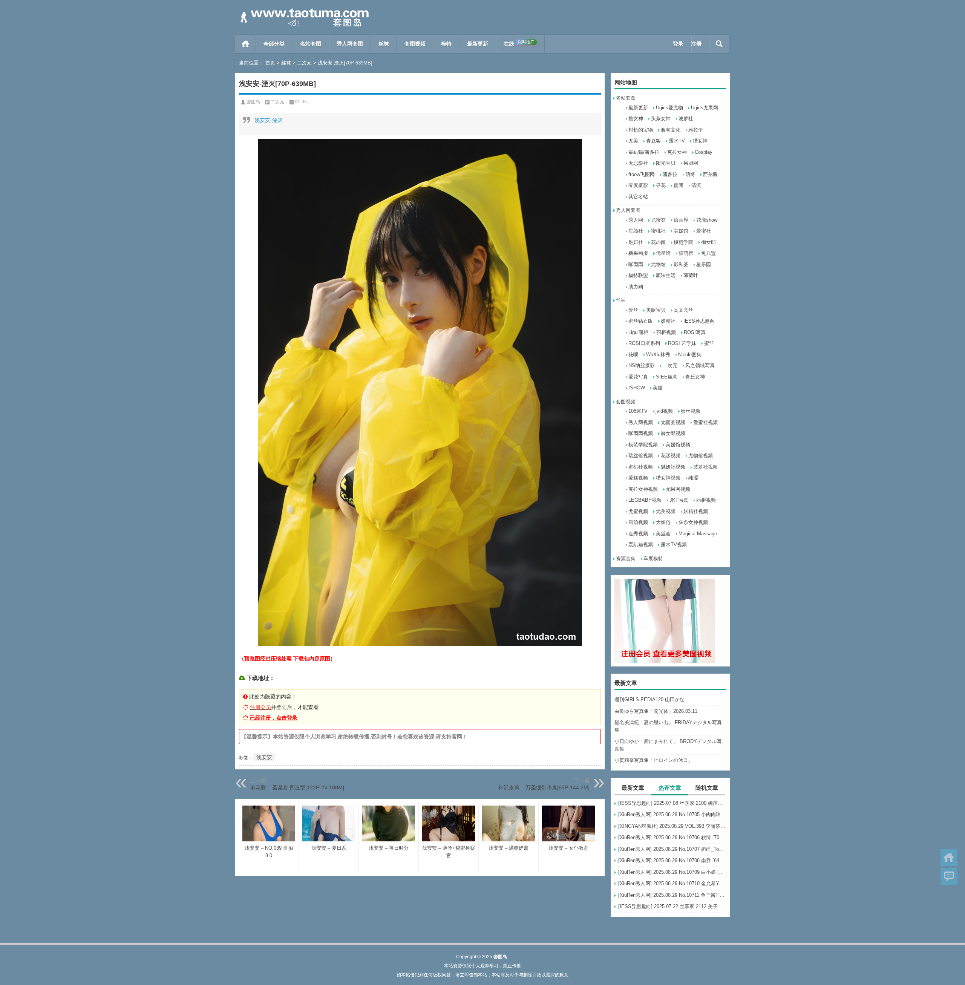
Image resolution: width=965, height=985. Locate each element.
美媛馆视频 (678, 444)
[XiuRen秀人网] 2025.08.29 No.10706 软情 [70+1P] (672, 837)
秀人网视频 (640, 422)
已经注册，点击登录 (273, 718)
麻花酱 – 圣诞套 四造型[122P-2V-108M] (297, 787)
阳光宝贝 (666, 163)
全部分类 (274, 44)
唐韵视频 (638, 522)
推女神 (635, 118)
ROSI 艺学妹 (682, 343)
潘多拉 (670, 174)
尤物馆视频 (700, 455)
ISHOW (636, 388)
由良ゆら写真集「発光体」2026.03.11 (655, 711)
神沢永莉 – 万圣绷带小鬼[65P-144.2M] (544, 787)
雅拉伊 (695, 130)
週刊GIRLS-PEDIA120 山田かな (649, 699)
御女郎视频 (673, 433)
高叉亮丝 (683, 310)
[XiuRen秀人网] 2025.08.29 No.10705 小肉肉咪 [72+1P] (672, 814)
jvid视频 (664, 411)
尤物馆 (658, 264)
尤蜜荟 (658, 220)
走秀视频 (638, 533)
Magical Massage (698, 533)
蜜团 (678, 185)
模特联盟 (638, 275)
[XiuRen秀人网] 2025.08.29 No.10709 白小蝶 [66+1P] (672, 872)
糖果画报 (638, 253)
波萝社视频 (705, 467)
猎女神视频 (668, 478)
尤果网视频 (678, 489)
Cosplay (703, 152)
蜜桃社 (658, 231)
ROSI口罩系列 (644, 343)
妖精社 (668, 321)
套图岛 (253, 101)
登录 (678, 44)
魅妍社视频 (673, 467)
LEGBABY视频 (645, 500)
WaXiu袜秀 (658, 354)
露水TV (677, 141)
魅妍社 (635, 242)
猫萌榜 (686, 253)
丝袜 (383, 44)
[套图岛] (303, 10)
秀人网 (635, 220)
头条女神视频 (693, 522)
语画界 (681, 220)
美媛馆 (681, 231)
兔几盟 (708, 253)
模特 (446, 44)
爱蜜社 (703, 231)
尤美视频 (666, 511)
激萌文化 (670, 130)
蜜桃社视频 (640, 467)
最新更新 (477, 44)
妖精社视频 (695, 511)
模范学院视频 (643, 444)
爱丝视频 (638, 478)
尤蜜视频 (638, 511)
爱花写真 (638, 377)
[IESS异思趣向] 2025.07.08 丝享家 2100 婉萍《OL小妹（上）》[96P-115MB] (672, 803)
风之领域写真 (700, 365)
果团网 (690, 163)
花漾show (706, 220)
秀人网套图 (350, 44)
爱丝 (633, 310)
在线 (519, 43)
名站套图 (310, 44)
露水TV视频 (674, 544)
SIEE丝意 (666, 377)
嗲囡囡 (635, 264)
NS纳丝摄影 (641, 365)
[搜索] (719, 44)
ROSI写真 (695, 332)
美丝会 (663, 533)
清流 (696, 185)
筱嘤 (633, 354)
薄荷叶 (690, 275)
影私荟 (681, 264)
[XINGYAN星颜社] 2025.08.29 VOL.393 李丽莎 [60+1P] (672, 826)
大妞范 (663, 522)
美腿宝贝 (656, 310)
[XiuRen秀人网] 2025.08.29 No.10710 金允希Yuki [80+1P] (672, 883)
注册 (696, 44)
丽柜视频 (666, 332)
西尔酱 (710, 174)
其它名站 (638, 196)
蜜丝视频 (690, 411)
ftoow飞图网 (641, 174)
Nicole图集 (690, 354)
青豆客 (653, 141)
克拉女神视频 (643, 489)
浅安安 (264, 757)
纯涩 (693, 478)
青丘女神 (695, 377)
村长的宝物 (640, 130)
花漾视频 (670, 455)
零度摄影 (638, 185)
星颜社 (635, 231)
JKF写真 (678, 500)
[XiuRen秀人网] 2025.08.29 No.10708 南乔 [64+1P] (672, 860)
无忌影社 (638, 163)
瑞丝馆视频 (640, 455)
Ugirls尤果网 (704, 107)
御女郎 (708, 242)
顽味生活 (666, 275)
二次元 (304, 63)
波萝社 (686, 118)
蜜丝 (709, 343)
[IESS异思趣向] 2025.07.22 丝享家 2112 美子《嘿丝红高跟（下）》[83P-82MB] (672, 906)
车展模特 (653, 558)
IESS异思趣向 (699, 321)
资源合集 (626, 558)
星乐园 (703, 264)
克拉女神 (677, 152)
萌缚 (690, 174)
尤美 (633, 141)
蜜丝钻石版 (640, 321)
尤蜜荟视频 (673, 422)
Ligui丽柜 (638, 332)
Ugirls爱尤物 (669, 107)
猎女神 (700, 141)
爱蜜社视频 (705, 422)
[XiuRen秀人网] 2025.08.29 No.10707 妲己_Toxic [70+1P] (672, 849)
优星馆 (663, 253)
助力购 (635, 287)
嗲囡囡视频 (640, 433)
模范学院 (683, 242)
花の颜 (658, 242)
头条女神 (661, 118)
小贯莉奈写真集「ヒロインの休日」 (653, 760)
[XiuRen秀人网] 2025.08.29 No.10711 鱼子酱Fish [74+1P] (672, 895)
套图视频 (415, 44)
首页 (245, 44)
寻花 (661, 185)
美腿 (658, 388)
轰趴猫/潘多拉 (643, 152)
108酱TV (638, 411)
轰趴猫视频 (640, 544)
